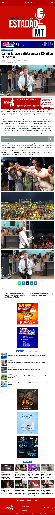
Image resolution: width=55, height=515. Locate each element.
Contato (36, 500)
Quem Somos (20, 500)
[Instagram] (48, 508)
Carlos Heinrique (12, 62)
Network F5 (43, 513)
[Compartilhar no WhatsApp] (19, 283)
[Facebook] (45, 508)
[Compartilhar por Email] (35, 283)
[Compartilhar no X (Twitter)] (27, 283)
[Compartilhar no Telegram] (31, 283)
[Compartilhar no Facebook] (23, 283)
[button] (3, 2)
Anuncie (29, 500)
